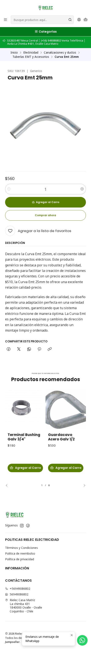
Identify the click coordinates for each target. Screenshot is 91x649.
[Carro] (85, 19)
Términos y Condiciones (21, 548)
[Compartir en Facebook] (8, 349)
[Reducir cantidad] (8, 189)
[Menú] (5, 19)
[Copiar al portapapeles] (49, 349)
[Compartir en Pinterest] (39, 349)
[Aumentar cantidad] (82, 189)
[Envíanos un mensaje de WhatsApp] (82, 640)
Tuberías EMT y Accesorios (30, 56)
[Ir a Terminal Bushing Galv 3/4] (25, 409)
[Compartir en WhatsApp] (29, 349)
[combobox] (42, 19)
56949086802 (19, 594)
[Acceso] (79, 19)
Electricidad (30, 52)
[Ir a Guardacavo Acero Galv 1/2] (66, 409)
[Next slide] (83, 485)
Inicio (14, 52)
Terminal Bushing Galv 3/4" (24, 437)
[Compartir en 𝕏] (18, 349)
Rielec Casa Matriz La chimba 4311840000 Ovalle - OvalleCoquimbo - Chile (26, 605)
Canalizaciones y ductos (60, 52)
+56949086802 (20, 589)
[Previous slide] (8, 485)
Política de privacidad (19, 559)
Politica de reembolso (20, 553)
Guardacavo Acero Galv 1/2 (61, 437)
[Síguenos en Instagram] (22, 525)
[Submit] (70, 19)
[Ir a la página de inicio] (45, 7)
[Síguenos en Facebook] (28, 525)
